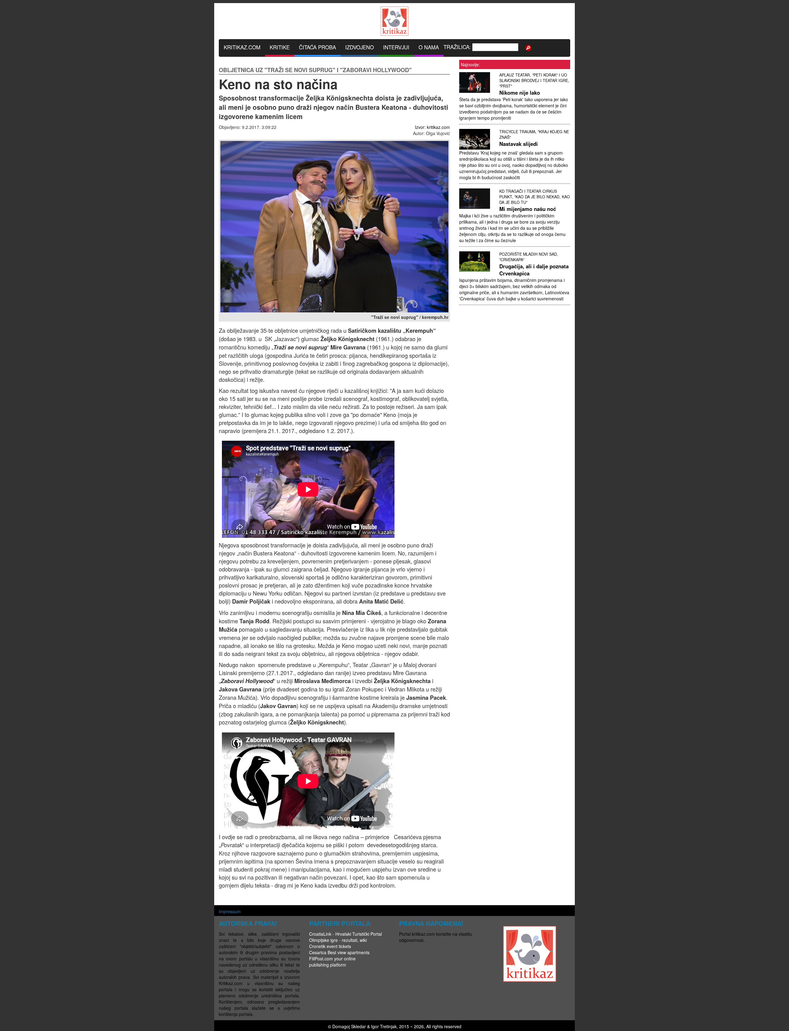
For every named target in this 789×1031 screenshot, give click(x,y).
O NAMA (429, 47)
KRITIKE (280, 47)
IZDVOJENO (359, 47)
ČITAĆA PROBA (317, 47)
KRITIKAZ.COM (242, 47)
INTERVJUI (396, 47)
